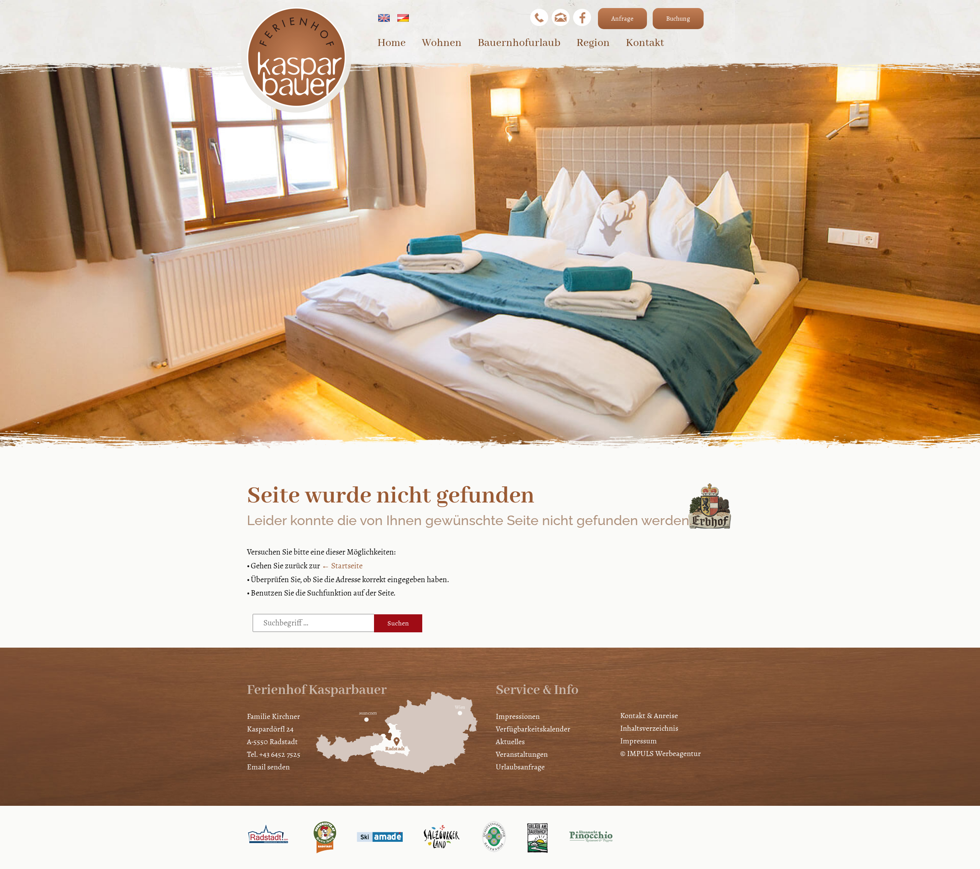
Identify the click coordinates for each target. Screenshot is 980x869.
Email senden (268, 767)
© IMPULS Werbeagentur (660, 753)
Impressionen (518, 716)
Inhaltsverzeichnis (649, 728)
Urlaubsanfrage (520, 767)
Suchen (398, 623)
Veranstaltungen (522, 754)
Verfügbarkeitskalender (533, 729)
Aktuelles (510, 742)
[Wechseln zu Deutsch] (403, 17)
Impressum (638, 741)
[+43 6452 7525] (539, 17)
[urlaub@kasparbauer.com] (561, 17)
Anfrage (622, 18)
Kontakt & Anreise (649, 716)
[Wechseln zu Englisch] (384, 17)
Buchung (678, 18)
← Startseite (342, 566)
